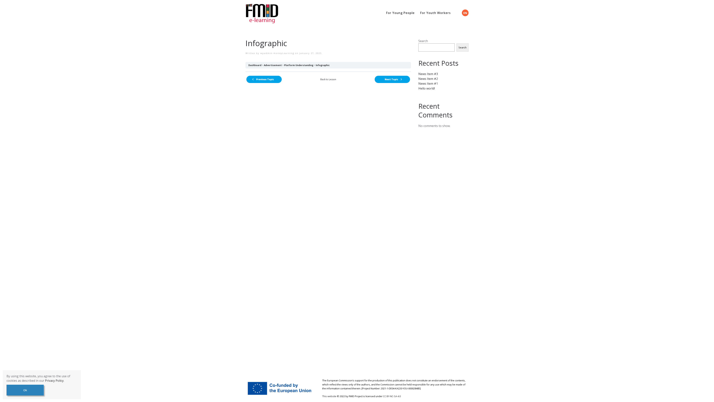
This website (329, 396)
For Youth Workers (435, 13)
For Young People (400, 13)
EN (465, 13)
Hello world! (426, 88)
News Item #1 (428, 84)
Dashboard (254, 65)
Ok (25, 390)
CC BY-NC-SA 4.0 (392, 396)
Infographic (323, 65)
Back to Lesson (328, 79)
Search (423, 41)
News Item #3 (428, 74)
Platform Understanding (298, 65)
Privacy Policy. (54, 381)
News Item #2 (428, 79)
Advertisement (273, 65)
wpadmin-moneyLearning (277, 53)
